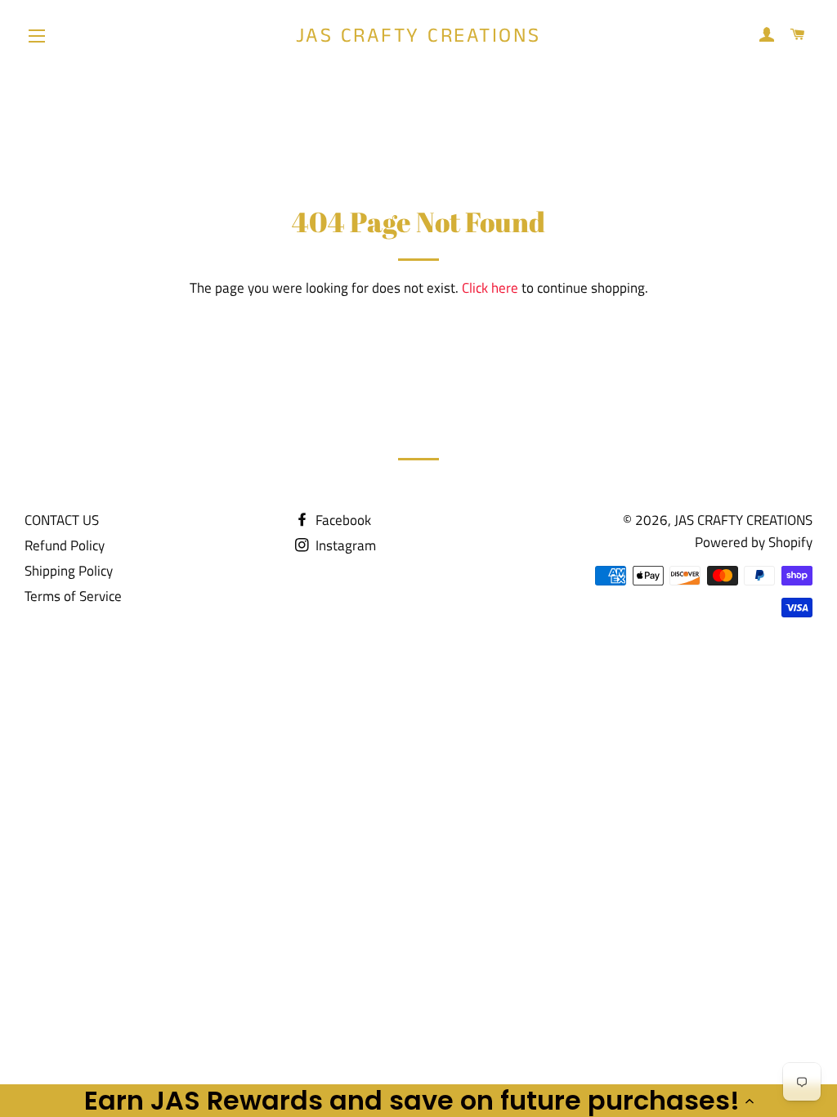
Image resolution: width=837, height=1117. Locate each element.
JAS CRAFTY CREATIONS (418, 36)
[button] (418, 1100)
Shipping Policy (69, 570)
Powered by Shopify (753, 542)
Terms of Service (73, 596)
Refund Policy (65, 545)
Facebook (341, 520)
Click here (490, 287)
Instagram (344, 545)
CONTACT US (62, 520)
